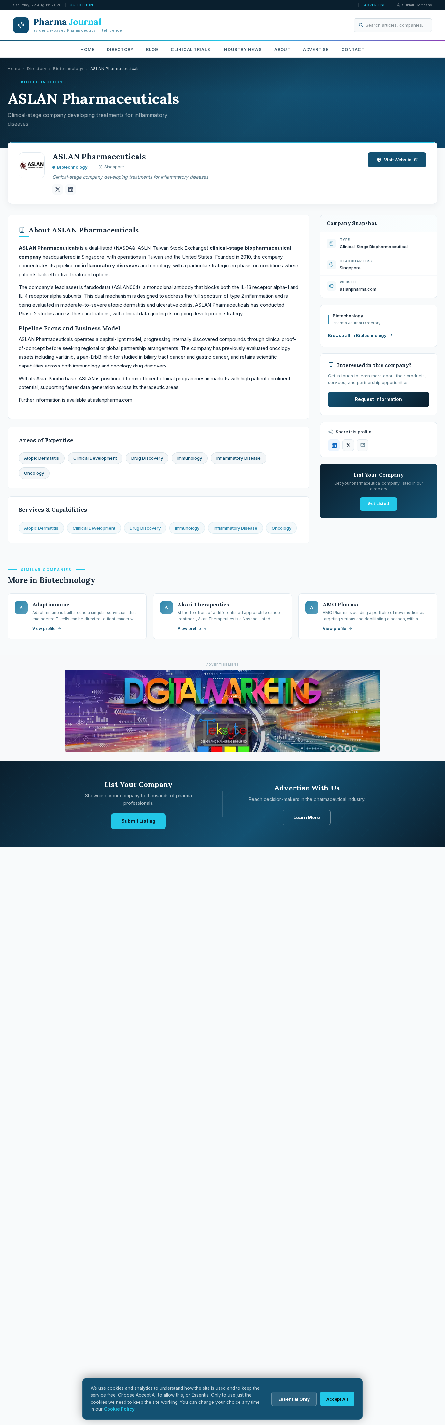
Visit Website (397, 159)
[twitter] (57, 189)
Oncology (281, 528)
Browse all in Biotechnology (357, 335)
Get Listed (378, 503)
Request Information (378, 399)
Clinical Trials (190, 49)
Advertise (375, 5)
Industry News (242, 49)
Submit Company (417, 5)
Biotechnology (68, 68)
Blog (152, 49)
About (282, 49)
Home (87, 49)
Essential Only (294, 1399)
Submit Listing (138, 821)
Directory (120, 49)
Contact (353, 49)
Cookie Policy (119, 1409)
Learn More (307, 817)
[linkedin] (70, 189)
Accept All (337, 1399)
